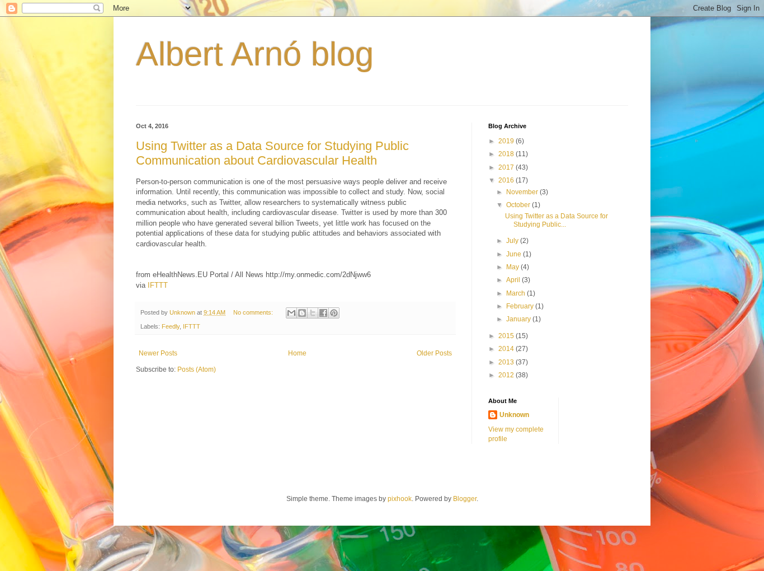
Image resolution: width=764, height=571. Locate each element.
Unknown (514, 415)
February (520, 306)
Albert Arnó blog (255, 54)
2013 (507, 362)
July (513, 241)
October (519, 205)
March (516, 293)
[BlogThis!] (302, 313)
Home (297, 353)
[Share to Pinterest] (333, 313)
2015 (507, 336)
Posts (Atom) (196, 369)
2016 (507, 180)
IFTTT (158, 285)
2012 (507, 375)
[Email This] (291, 313)
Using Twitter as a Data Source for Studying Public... (556, 220)
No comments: (254, 312)
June (514, 254)
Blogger (465, 499)
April (514, 280)
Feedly (171, 326)
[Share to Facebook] (323, 313)
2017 (507, 167)
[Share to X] (312, 313)
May (513, 267)
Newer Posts (158, 353)
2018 (507, 154)
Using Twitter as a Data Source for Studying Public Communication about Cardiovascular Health (272, 153)
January (519, 319)
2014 (507, 349)
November (523, 192)
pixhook (400, 499)
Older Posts (434, 353)
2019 (507, 141)
